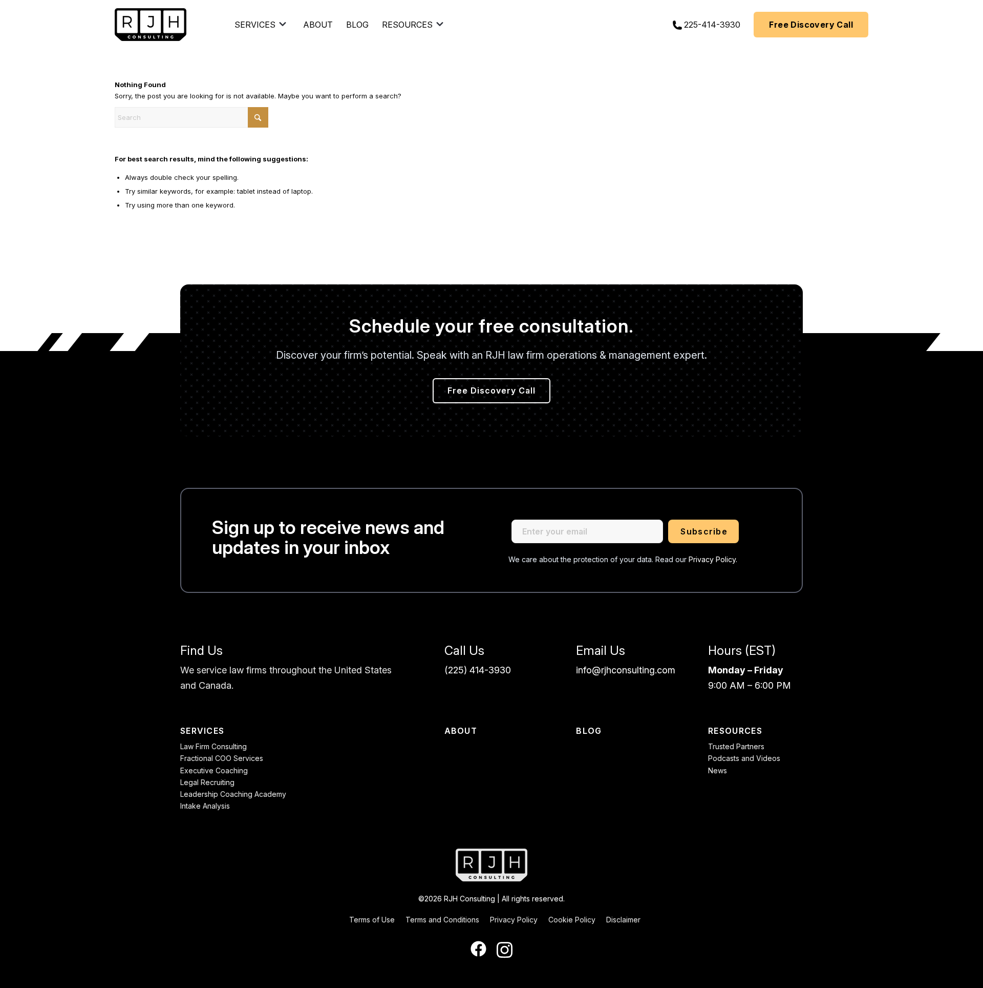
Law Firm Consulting (213, 746)
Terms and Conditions (442, 919)
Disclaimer (623, 919)
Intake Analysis (205, 805)
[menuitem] (262, 24)
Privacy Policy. (713, 559)
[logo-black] (150, 24)
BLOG (589, 731)
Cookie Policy (571, 919)
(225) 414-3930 (477, 670)
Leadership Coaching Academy (233, 794)
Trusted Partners (736, 746)
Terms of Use (372, 919)
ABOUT (461, 731)
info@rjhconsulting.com (625, 670)
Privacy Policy (514, 919)
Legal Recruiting (207, 782)
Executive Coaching (214, 770)
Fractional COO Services (221, 758)
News (717, 770)
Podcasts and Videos (744, 758)
